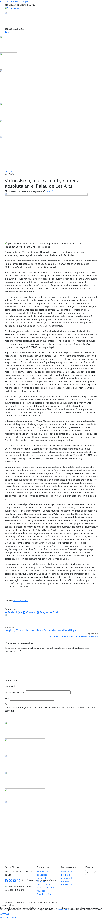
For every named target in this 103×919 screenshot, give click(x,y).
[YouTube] (14, 881)
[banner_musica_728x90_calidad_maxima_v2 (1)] (53, 17)
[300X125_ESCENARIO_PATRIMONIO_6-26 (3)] (25, 763)
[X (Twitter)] (9, 32)
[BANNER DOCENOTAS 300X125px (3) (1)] (25, 779)
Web (7, 698)
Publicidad (66, 884)
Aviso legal (66, 871)
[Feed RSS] (11, 32)
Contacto (65, 881)
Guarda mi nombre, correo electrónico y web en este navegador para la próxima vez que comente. (50, 709)
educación (42, 874)
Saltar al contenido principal (14, 1)
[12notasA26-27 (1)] (25, 729)
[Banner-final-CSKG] (1, 94)
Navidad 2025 (44, 894)
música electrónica (46, 887)
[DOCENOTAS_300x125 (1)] (25, 746)
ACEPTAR (4, 914)
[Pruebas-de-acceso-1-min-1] (25, 832)
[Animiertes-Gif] (8, 60)
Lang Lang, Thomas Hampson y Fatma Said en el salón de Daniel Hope (40, 630)
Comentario (12, 680)
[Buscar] (95, 872)
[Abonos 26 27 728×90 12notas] (53, 619)
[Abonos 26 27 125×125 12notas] (8, 77)
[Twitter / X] (10, 881)
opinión (9, 171)
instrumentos (44, 884)
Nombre (10, 686)
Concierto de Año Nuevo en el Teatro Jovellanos (74, 636)
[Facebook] (6, 32)
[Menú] (96, 25)
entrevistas (42, 878)
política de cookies (62, 909)
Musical (41, 890)
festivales (42, 881)
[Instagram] (18, 881)
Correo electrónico (15, 692)
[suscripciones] (25, 794)
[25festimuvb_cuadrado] (8, 43)
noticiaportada (20, 600)
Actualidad (42, 871)
